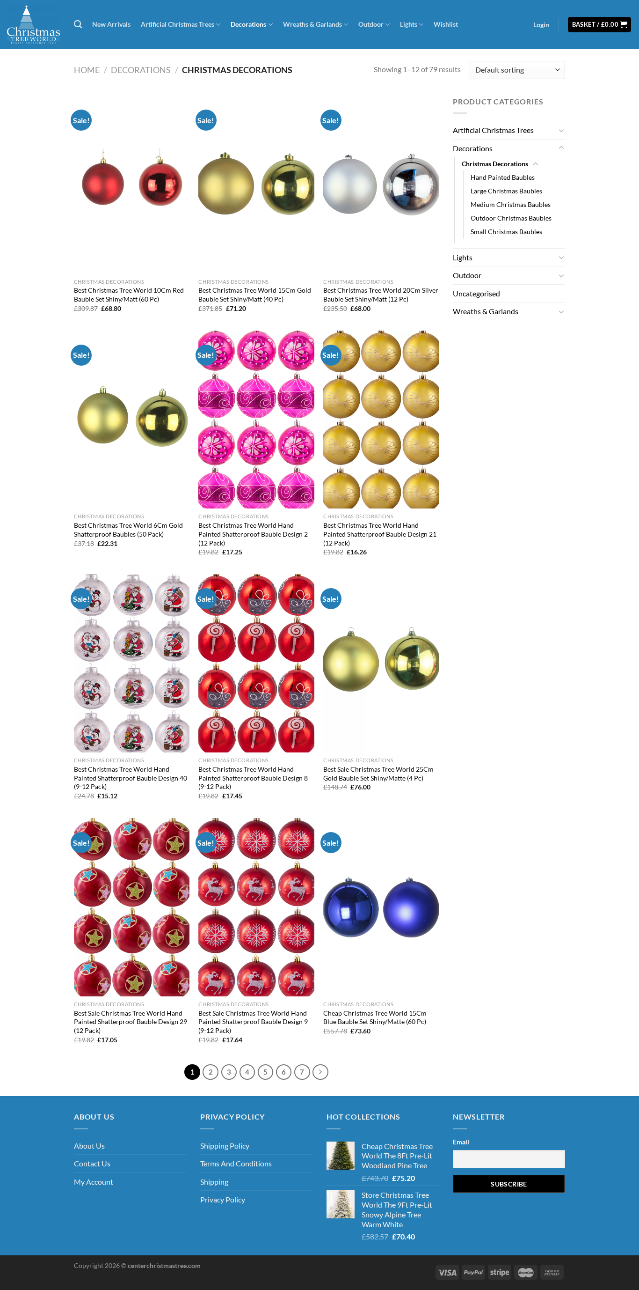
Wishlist (446, 24)
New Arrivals (111, 24)
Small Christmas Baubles (506, 232)
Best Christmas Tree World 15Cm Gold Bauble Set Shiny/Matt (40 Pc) (254, 294)
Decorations (248, 24)
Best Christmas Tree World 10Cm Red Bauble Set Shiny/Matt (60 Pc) (129, 294)
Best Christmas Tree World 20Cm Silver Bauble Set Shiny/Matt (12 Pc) (380, 294)
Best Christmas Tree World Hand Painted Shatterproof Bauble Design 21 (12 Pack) (379, 533)
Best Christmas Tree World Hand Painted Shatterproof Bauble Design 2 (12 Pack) (253, 533)
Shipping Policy (224, 1145)
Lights (408, 24)
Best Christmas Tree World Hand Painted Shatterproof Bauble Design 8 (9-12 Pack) (253, 777)
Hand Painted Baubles (503, 177)
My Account (93, 1181)
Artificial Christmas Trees (177, 24)
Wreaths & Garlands (312, 24)
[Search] (78, 24)
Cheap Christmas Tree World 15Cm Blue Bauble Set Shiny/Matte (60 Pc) (375, 1017)
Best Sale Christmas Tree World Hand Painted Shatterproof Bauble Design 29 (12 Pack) (130, 1021)
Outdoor (371, 24)
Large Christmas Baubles (506, 191)
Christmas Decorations (495, 164)
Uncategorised (476, 293)
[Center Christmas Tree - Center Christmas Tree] (33, 24)
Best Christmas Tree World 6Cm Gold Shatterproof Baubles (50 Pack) (128, 529)
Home (87, 70)
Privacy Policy (222, 1199)
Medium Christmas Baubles (511, 204)
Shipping (214, 1181)
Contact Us (92, 1163)
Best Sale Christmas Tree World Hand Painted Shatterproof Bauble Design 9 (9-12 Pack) (253, 1021)
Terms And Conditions (236, 1163)
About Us (89, 1145)
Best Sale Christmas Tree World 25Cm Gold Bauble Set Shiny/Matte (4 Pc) (378, 773)
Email (461, 1142)
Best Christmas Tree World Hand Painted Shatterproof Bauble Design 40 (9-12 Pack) (130, 777)
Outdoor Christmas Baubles (511, 218)
